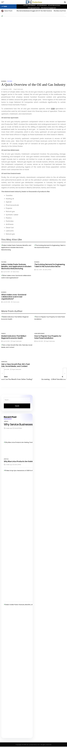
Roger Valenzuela (18, 89)
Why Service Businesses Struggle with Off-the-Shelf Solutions (34, 11)
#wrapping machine (34, 7)
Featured (9, 81)
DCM (53, 109)
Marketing (4, 361)
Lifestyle (6, 459)
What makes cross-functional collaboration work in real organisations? (13, 296)
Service (6, 421)
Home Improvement (39, 333)
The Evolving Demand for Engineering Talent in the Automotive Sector (49, 265)
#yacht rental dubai (54, 5)
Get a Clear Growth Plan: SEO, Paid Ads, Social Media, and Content (15, 365)
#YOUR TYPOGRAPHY (29, 5)
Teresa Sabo (15, 271)
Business (3, 81)
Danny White (47, 269)
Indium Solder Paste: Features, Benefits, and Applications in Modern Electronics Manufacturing (16, 266)
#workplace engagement (48, 7)
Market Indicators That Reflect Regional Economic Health (13, 337)
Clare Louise (16, 302)
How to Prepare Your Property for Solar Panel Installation (47, 337)
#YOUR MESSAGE (42, 5)
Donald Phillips (18, 428)
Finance (3, 333)
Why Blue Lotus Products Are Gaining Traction (23, 461)
